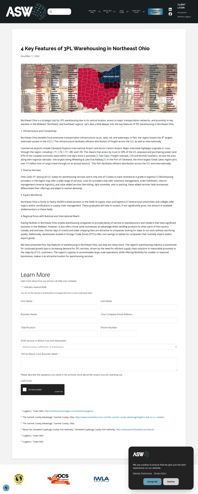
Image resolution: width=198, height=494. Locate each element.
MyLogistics (182, 13)
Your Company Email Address (117, 314)
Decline (171, 481)
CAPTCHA (26, 381)
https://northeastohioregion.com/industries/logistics (69, 411)
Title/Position (28, 327)
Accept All (152, 481)
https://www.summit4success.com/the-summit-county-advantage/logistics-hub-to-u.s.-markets (119, 417)
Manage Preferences (142, 473)
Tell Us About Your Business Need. (40, 354)
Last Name (106, 301)
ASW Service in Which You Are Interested (44, 341)
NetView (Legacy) (184, 17)
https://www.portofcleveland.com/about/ (135, 429)
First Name (27, 301)
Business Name (29, 314)
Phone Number (109, 327)
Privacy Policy (160, 473)
